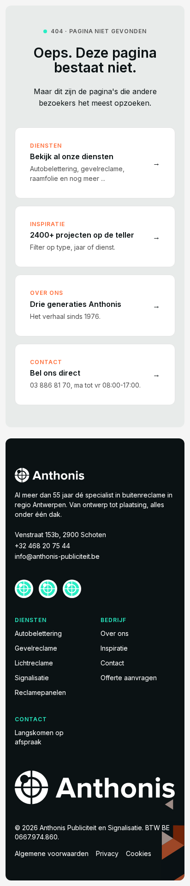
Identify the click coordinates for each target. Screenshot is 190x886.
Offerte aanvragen (129, 678)
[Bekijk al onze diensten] (95, 163)
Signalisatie (32, 678)
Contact (112, 663)
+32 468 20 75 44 (42, 546)
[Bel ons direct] (95, 374)
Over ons (115, 633)
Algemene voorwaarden (52, 853)
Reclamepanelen (40, 692)
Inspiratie (114, 648)
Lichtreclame (34, 663)
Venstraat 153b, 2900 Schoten (60, 535)
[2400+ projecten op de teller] (95, 236)
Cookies (138, 853)
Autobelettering (38, 633)
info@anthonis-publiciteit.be (57, 556)
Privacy (107, 853)
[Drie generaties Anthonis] (95, 305)
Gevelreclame (36, 648)
